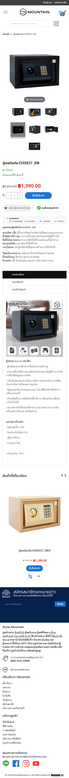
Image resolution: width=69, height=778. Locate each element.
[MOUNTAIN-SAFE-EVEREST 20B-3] (34, 113)
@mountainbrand (20, 669)
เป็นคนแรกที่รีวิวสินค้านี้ (13, 175)
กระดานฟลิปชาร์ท (22, 636)
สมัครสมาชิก (8, 704)
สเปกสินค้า (18, 282)
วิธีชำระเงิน (8, 726)
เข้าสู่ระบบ (7, 700)
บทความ (6, 687)
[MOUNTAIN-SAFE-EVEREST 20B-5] (34, 147)
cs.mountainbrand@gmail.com (27, 657)
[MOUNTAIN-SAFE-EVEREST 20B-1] (18, 130)
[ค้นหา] (56, 23)
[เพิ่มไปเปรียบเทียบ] (30, 576)
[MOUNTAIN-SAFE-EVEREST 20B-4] (51, 130)
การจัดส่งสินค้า (9, 730)
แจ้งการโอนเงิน (9, 734)
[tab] (34, 274)
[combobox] (34, 23)
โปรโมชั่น (7, 696)
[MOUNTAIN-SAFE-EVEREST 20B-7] (51, 113)
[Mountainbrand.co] (34, 14)
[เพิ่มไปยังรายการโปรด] (38, 576)
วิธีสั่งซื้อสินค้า (9, 722)
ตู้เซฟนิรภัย (19, 632)
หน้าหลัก (6, 34)
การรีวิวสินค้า (19, 289)
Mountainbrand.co (21, 775)
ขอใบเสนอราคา (50, 207)
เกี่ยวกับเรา (7, 683)
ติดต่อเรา (7, 692)
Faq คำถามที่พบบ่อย (12, 743)
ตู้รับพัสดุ (45, 639)
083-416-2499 (20, 661)
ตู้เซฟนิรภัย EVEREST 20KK (35, 550)
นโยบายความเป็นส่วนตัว (14, 708)
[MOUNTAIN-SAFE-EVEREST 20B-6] (18, 113)
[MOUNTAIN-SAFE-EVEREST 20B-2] (34, 130)
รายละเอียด (18, 274)
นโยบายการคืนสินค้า (12, 738)
